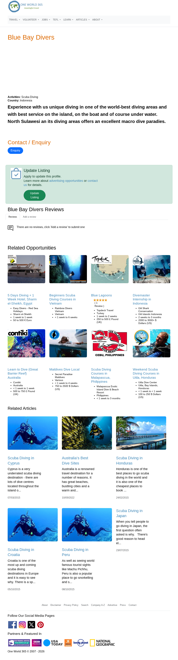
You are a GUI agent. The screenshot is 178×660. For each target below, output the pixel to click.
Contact (132, 605)
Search (84, 605)
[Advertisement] (89, 68)
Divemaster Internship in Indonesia (142, 299)
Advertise (112, 605)
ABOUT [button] (96, 19)
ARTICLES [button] (82, 19)
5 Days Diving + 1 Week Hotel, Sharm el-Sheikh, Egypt (22, 299)
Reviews (13, 216)
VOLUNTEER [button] (30, 19)
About (45, 605)
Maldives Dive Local (64, 369)
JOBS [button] (45, 19)
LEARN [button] (67, 19)
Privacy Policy (71, 605)
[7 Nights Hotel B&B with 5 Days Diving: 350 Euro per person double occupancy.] (26, 270)
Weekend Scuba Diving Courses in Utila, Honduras (146, 373)
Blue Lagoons (101, 295)
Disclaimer (55, 605)
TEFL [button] (56, 19)
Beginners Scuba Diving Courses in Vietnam (62, 299)
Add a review (29, 216)
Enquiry (15, 150)
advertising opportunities (66, 180)
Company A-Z (98, 605)
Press (123, 605)
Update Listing (34, 195)
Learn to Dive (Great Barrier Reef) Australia (23, 373)
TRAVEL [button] (13, 19)
